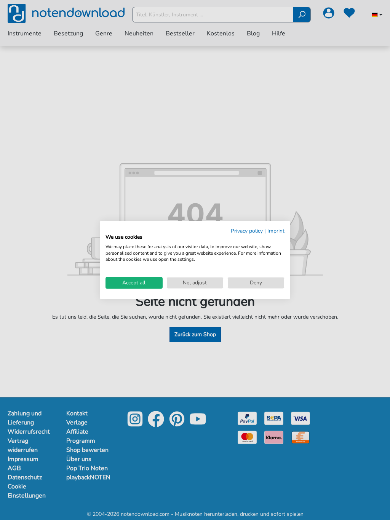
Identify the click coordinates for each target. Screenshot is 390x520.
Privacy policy (247, 230)
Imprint (276, 230)
